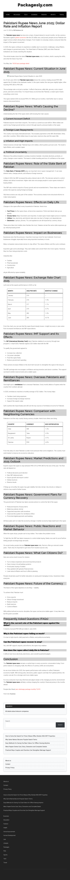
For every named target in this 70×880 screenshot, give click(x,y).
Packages (6, 847)
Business (12, 694)
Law (4, 839)
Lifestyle (5, 843)
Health (5, 827)
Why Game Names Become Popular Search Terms (21, 739)
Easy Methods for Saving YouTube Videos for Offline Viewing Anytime (27, 743)
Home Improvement (9, 831)
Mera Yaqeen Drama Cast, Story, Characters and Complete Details (26, 747)
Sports (5, 855)
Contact (7, 764)
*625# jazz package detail (20, 63)
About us (8, 760)
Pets (4, 851)
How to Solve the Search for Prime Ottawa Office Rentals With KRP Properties (30, 736)
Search (7, 721)
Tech (4, 858)
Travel (5, 862)
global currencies (20, 37)
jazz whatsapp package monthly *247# (28, 689)
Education (6, 820)
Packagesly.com (35, 4)
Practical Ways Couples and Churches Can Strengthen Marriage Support (28, 750)
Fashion (5, 824)
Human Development (9, 835)
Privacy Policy (9, 768)
